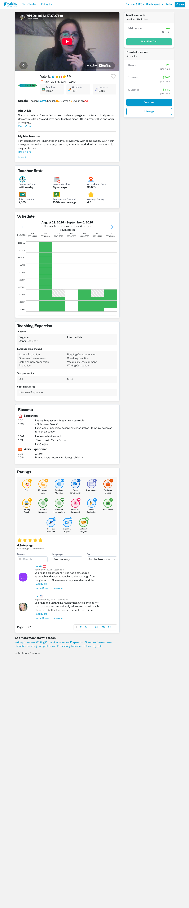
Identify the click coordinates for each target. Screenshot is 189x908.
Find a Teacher (29, 4)
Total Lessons (26, 199)
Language (57, 554)
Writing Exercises (25, 642)
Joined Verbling (61, 184)
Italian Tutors (22, 653)
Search (21, 554)
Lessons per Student (64, 199)
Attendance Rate (96, 184)
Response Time (27, 184)
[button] (135, 4)
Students (77, 88)
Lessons (103, 88)
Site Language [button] (153, 4)
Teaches (50, 88)
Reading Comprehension (41, 646)
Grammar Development (99, 642)
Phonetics (20, 646)
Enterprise (46, 4)
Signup (180, 4)
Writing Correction (47, 642)
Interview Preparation (71, 642)
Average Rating (95, 199)
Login (169, 4)
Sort (89, 554)
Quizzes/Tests (94, 646)
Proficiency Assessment (71, 646)
